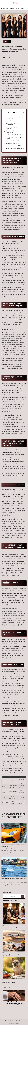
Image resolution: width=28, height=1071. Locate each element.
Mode (7, 41)
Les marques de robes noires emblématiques (12, 124)
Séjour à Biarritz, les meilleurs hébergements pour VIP (13, 879)
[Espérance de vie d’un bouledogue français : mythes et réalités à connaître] (14, 968)
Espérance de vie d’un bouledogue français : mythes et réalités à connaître (12, 981)
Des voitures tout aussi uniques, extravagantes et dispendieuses (13, 845)
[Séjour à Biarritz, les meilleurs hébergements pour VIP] (14, 867)
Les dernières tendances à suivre (13, 143)
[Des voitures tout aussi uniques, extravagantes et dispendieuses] (14, 833)
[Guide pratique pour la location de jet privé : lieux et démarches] (14, 940)
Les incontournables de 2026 (14, 145)
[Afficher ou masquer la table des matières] (21, 112)
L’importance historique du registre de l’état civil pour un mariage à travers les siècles (12, 927)
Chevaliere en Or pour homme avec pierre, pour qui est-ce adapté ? (14, 1003)
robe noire (5, 65)
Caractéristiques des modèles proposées (14, 127)
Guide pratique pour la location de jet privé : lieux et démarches (12, 954)
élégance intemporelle (7, 69)
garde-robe (11, 67)
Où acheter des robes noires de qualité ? (15, 149)
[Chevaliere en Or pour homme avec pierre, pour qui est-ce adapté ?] (14, 995)
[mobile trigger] (7, 3)
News (3, 841)
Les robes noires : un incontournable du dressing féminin (15, 117)
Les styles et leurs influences (13, 121)
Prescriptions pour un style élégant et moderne (14, 137)
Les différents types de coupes (14, 134)
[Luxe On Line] (15, 3)
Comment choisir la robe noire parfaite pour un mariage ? (15, 131)
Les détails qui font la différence (14, 141)
